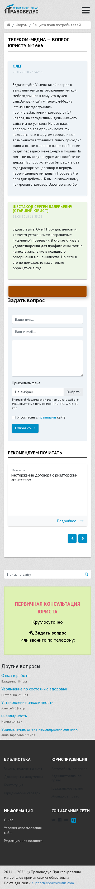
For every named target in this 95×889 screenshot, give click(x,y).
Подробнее (66, 520)
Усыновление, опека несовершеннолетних (39, 729)
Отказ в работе (15, 675)
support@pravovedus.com (53, 883)
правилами (47, 417)
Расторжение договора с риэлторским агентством (44, 477)
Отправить (23, 428)
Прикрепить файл (26, 383)
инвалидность (14, 715)
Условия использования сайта (23, 830)
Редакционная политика (23, 840)
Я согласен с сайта (41, 417)
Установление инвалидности (27, 702)
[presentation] (72, 538)
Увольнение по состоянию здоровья (34, 688)
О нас (8, 820)
